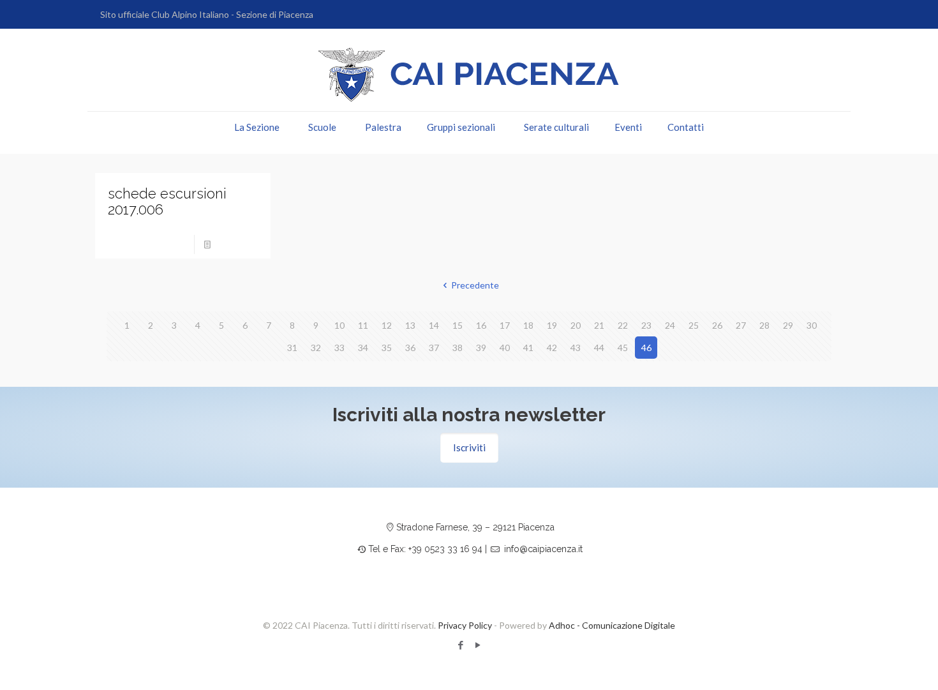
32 (316, 347)
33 (339, 347)
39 (481, 347)
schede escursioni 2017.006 (167, 201)
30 (812, 325)
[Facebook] (460, 644)
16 (481, 325)
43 (575, 347)
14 (434, 325)
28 (764, 325)
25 (694, 325)
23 (646, 325)
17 (505, 325)
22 (623, 325)
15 (457, 325)
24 (670, 325)
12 (387, 325)
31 (292, 347)
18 (528, 325)
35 (387, 347)
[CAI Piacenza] (469, 74)
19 (552, 325)
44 (599, 347)
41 (528, 347)
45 (623, 347)
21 (599, 325)
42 (552, 347)
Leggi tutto (238, 244)
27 (741, 325)
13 (410, 325)
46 (646, 347)
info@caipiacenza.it (543, 549)
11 (363, 325)
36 (410, 347)
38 (457, 347)
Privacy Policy (465, 625)
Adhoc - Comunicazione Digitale (612, 625)
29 (788, 325)
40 (505, 347)
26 (717, 325)
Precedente (475, 285)
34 (363, 347)
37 (434, 347)
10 (339, 325)
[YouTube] (477, 644)
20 (575, 325)
